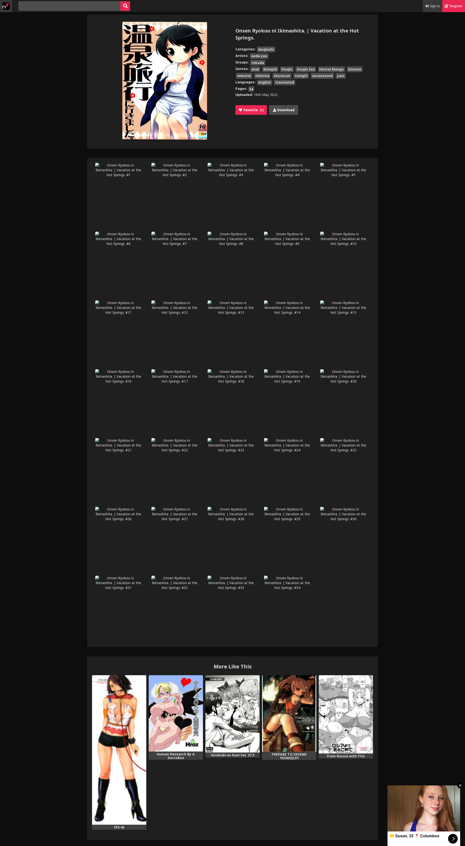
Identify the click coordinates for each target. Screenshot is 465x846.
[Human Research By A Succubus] (176, 713)
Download (285, 110)
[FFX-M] (119, 750)
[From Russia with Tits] (346, 714)
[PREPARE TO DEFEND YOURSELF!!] (289, 713)
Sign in (434, 6)
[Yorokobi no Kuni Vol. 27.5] (232, 713)
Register (456, 6)
